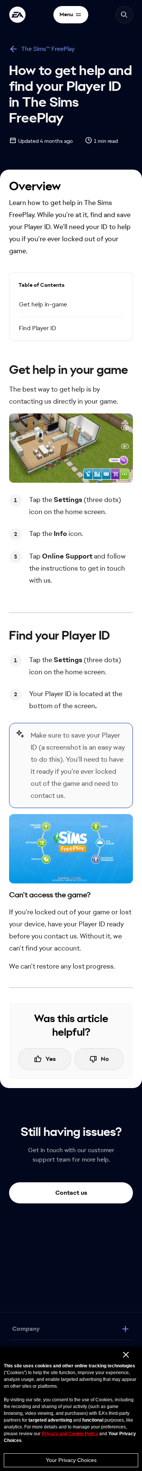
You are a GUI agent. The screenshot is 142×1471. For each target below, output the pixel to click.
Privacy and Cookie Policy (70, 1433)
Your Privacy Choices (71, 1460)
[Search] (124, 14)
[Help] (17, 14)
